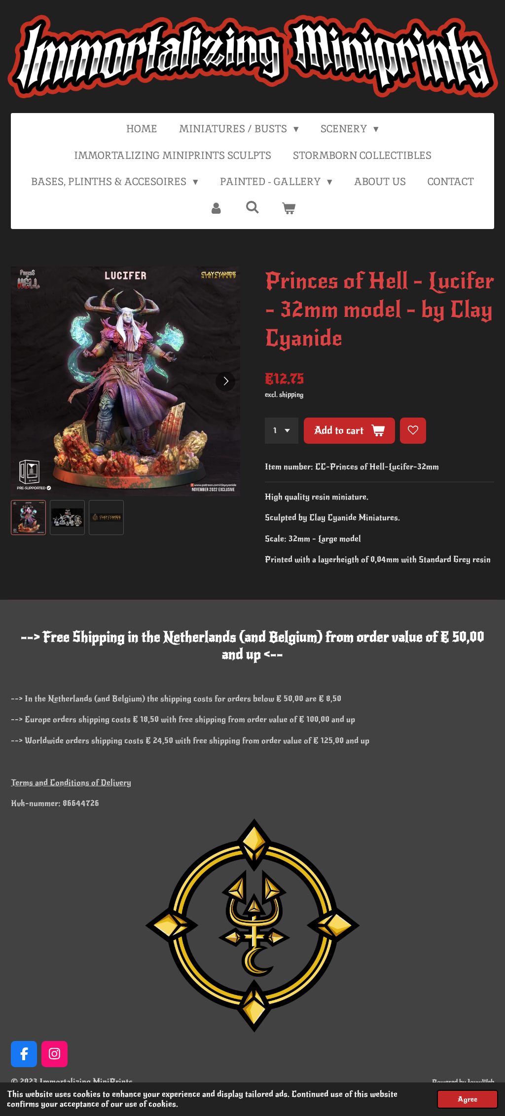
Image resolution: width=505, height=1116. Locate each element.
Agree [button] (467, 1099)
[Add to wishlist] (413, 431)
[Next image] (225, 381)
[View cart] (288, 208)
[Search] (252, 207)
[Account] (216, 208)
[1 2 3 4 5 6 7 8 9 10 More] (281, 431)
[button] (28, 517)
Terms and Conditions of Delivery (71, 782)
